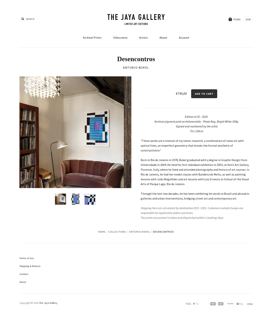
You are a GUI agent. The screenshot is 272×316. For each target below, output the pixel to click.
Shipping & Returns (30, 266)
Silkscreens (120, 37)
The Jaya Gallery (48, 303)
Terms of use (26, 258)
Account (184, 37)
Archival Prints (92, 37)
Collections (117, 231)
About (163, 37)
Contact (23, 274)
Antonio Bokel (136, 67)
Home (102, 231)
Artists (143, 37)
